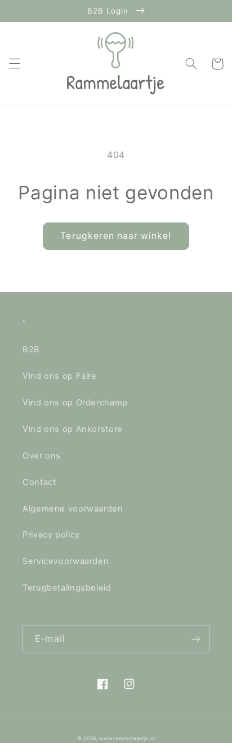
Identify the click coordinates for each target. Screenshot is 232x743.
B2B (31, 349)
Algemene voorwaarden (73, 509)
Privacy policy (51, 535)
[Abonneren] (196, 639)
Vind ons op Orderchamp (75, 402)
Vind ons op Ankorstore (73, 429)
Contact (39, 482)
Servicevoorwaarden (66, 561)
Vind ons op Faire (60, 376)
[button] (15, 64)
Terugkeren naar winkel (115, 235)
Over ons (42, 456)
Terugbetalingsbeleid (67, 588)
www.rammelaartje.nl (127, 738)
